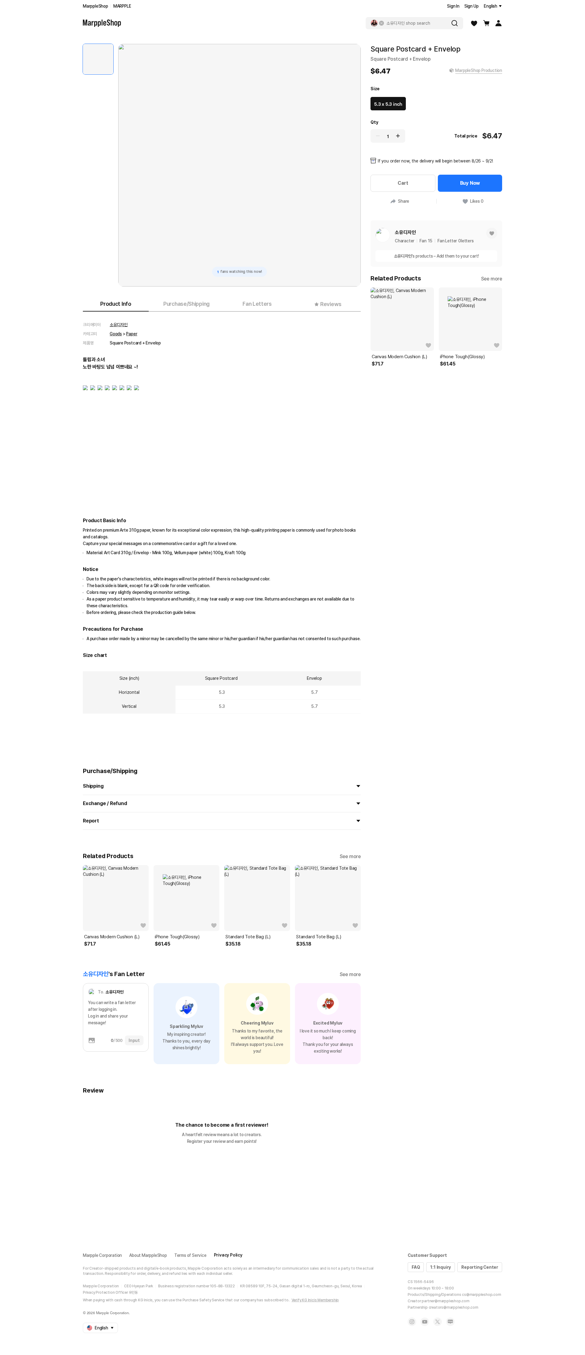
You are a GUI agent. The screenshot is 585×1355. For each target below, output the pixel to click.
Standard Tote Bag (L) (248, 937)
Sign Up (471, 6)
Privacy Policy (228, 1255)
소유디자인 (119, 324)
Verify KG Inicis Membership (315, 1300)
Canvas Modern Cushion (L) (112, 937)
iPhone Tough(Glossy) (177, 937)
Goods (116, 333)
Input (134, 1040)
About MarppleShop (148, 1255)
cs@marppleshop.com (481, 1295)
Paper (131, 333)
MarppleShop (95, 6)
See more (350, 856)
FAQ (416, 1267)
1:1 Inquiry (440, 1267)
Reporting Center (479, 1267)
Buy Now (470, 183)
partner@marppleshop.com (445, 1301)
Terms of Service (190, 1255)
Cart (403, 183)
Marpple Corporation (102, 1255)
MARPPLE (122, 6)
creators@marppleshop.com (453, 1307)
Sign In (453, 6)
